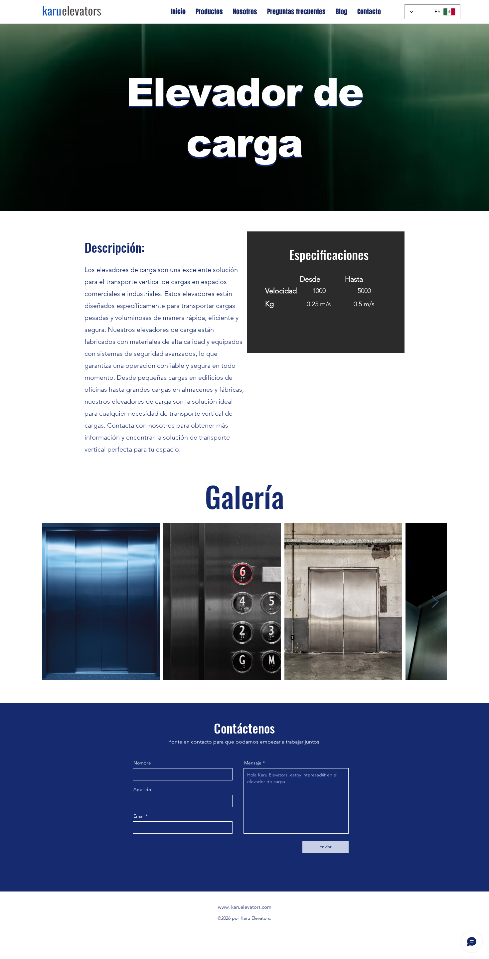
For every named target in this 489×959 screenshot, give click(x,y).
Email (138, 816)
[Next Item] (435, 601)
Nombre (142, 762)
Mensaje (252, 762)
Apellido (142, 789)
